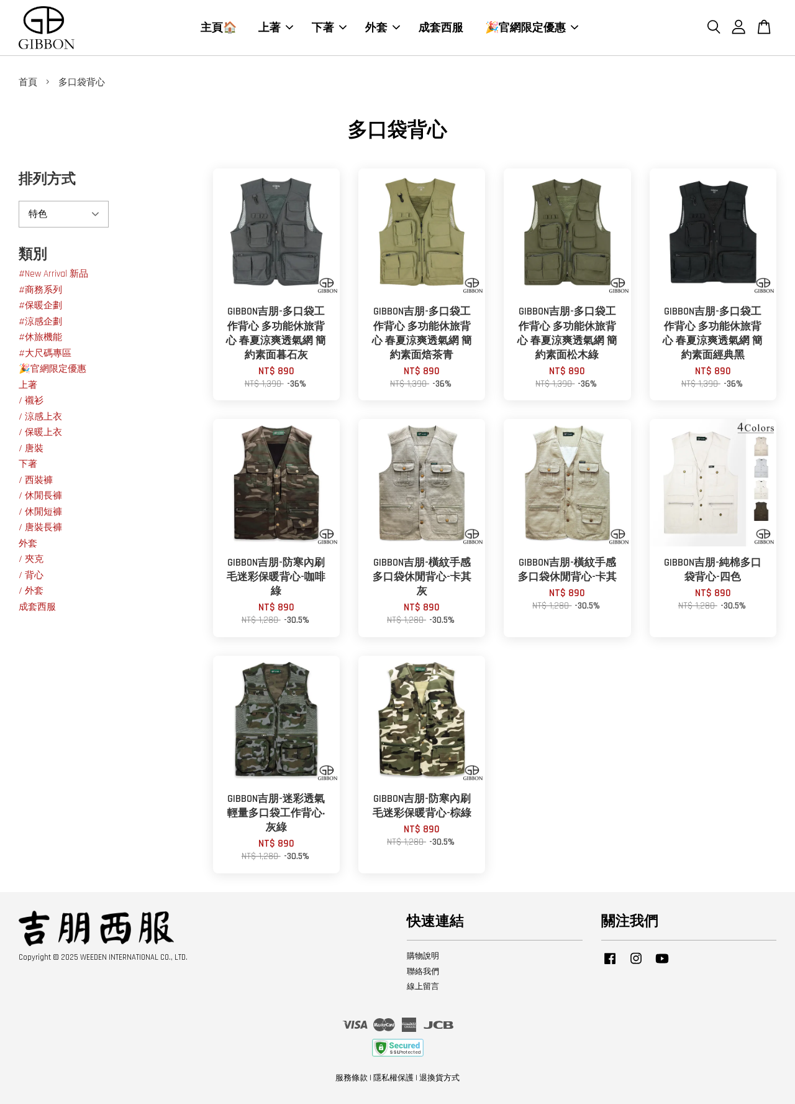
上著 (269, 27)
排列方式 (47, 179)
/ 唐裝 (31, 448)
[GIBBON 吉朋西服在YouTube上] (662, 965)
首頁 (28, 82)
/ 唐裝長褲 (40, 527)
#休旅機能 (40, 337)
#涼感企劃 (40, 322)
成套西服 (441, 27)
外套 (376, 27)
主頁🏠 (219, 27)
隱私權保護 (393, 1078)
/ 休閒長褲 (40, 496)
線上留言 (423, 986)
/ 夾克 (31, 559)
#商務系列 (40, 290)
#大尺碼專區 (45, 353)
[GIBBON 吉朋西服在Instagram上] (636, 965)
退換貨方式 (439, 1078)
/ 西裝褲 (36, 480)
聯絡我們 (423, 972)
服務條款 (351, 1078)
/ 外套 (31, 591)
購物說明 (423, 956)
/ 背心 (31, 575)
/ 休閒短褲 (40, 512)
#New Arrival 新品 (53, 274)
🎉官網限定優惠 (525, 27)
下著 (323, 27)
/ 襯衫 (31, 401)
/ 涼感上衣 (40, 417)
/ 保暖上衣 (40, 432)
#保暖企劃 (40, 305)
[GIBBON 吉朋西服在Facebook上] (610, 965)
